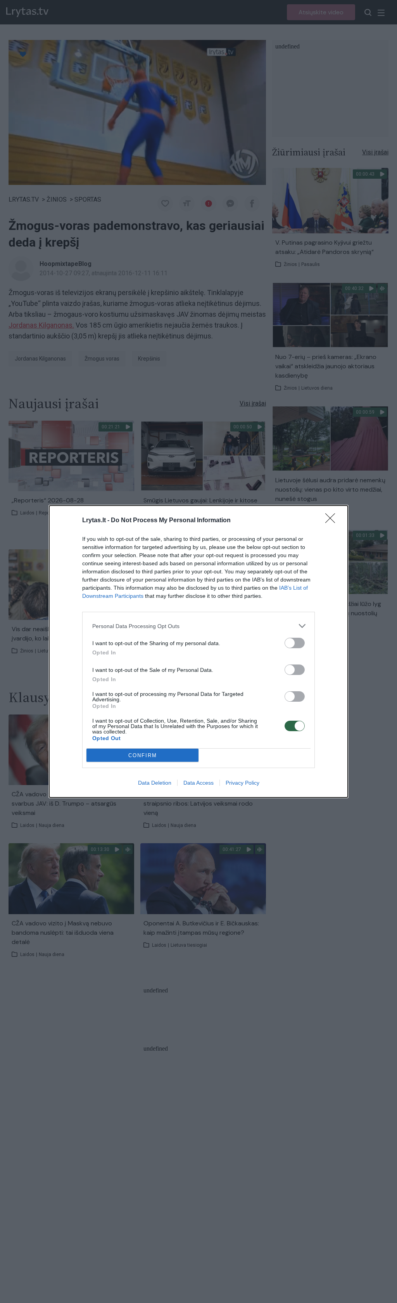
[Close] (332, 520)
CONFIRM (142, 755)
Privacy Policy (242, 783)
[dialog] (198, 651)
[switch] (295, 643)
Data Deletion (154, 783)
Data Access (198, 783)
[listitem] (198, 626)
